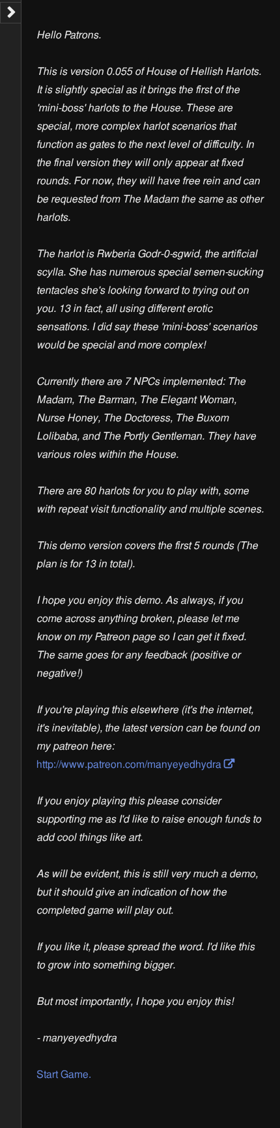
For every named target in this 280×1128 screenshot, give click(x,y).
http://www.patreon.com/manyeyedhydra (128, 764)
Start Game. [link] (63, 1074)
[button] (10, 12)
